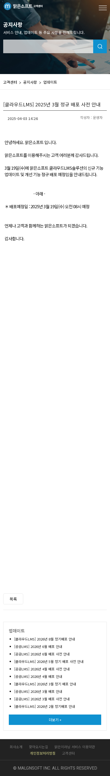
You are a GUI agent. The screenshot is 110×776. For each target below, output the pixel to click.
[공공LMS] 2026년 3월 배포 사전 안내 (42, 698)
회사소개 (16, 746)
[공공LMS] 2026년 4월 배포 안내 (38, 676)
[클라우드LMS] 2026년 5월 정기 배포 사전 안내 (49, 661)
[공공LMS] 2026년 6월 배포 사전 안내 (42, 654)
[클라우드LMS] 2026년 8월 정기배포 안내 (44, 639)
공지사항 (30, 82)
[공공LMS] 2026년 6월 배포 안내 (38, 646)
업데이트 (50, 82)
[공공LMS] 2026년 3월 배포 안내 (38, 691)
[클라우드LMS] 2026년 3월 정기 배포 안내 (45, 683)
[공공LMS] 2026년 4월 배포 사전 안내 (42, 668)
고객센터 (68, 753)
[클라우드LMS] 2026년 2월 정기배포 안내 (44, 706)
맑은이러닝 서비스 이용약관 (74, 746)
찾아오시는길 (38, 746)
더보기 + (55, 719)
